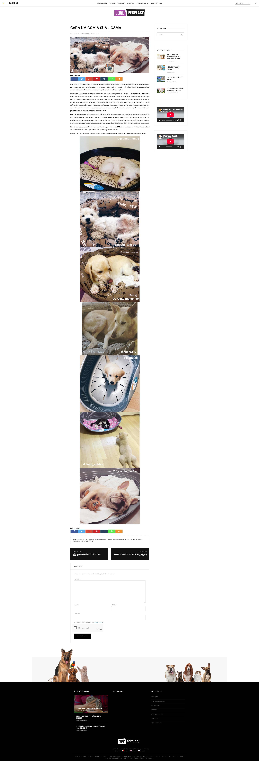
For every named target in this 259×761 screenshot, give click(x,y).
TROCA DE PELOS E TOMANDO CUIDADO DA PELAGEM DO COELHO (174, 56)
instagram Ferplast (87, 541)
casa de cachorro (100, 539)
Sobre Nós (125, 749)
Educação (121, 3)
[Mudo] (178, 120)
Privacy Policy (98, 622)
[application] (170, 114)
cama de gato (90, 539)
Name (77, 605)
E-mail (114, 605)
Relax (119, 108)
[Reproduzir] (160, 120)
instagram (76, 541)
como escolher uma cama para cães (118, 539)
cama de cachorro (78, 539)
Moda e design (102, 3)
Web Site (77, 613)
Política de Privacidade (136, 749)
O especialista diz (142, 3)
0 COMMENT (86, 33)
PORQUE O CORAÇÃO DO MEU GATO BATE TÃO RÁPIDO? (174, 67)
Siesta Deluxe (140, 94)
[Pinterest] (96, 79)
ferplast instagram (137, 539)
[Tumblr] (104, 79)
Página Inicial (116, 749)
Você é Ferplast (156, 3)
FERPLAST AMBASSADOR (158, 701)
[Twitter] (81, 79)
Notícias (112, 3)
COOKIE (146, 749)
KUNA (119, 127)
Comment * (78, 579)
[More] (119, 79)
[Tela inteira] (181, 120)
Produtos (130, 3)
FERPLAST (117, 751)
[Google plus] (89, 79)
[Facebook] (74, 79)
